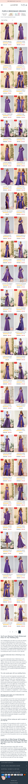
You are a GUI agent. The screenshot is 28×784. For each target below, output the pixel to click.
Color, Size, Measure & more (10, 766)
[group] (7, 43)
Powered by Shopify (14, 782)
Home (2, 17)
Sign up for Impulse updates (10, 772)
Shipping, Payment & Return (10, 769)
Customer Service (7, 762)
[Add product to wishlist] (11, 38)
